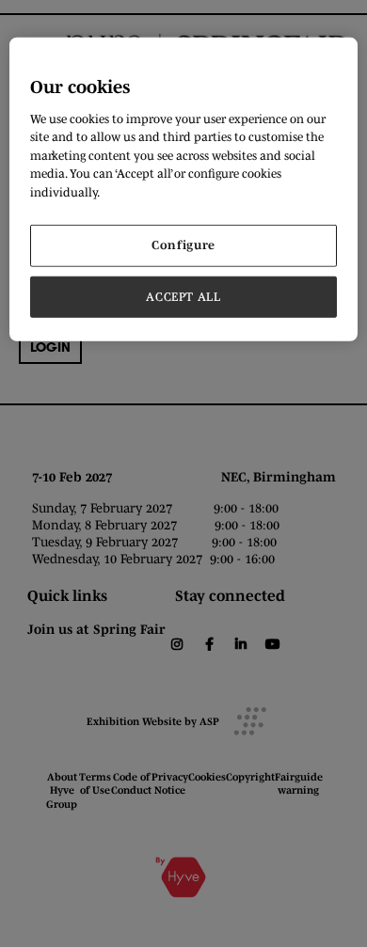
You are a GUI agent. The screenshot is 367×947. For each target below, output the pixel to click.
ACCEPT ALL (183, 296)
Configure (183, 245)
